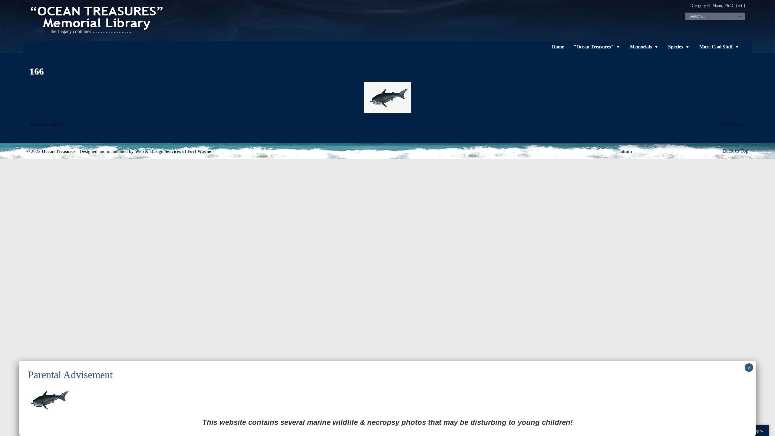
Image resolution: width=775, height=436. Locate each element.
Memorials (641, 46)
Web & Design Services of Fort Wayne (173, 151)
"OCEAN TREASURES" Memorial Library (97, 17)
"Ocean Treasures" (594, 46)
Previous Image (46, 124)
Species (675, 46)
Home (558, 46)
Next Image (733, 124)
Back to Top (736, 151)
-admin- (625, 151)
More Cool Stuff (716, 46)
